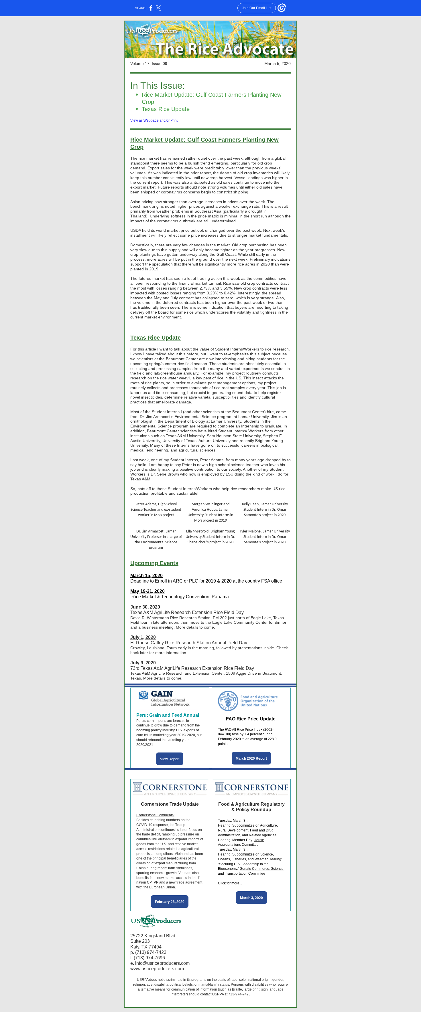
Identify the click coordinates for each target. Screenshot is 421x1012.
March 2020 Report (251, 758)
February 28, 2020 (169, 902)
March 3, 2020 (251, 898)
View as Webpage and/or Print (154, 120)
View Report (169, 759)
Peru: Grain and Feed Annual (167, 715)
